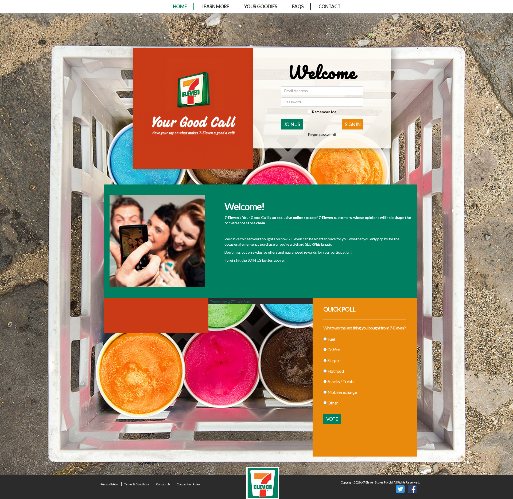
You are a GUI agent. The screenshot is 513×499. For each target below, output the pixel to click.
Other (333, 402)
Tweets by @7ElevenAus (230, 301)
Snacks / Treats (341, 381)
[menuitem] (180, 6)
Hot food (336, 371)
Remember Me (323, 111)
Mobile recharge (342, 392)
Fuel (331, 338)
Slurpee (334, 360)
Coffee (334, 349)
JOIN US (292, 124)
